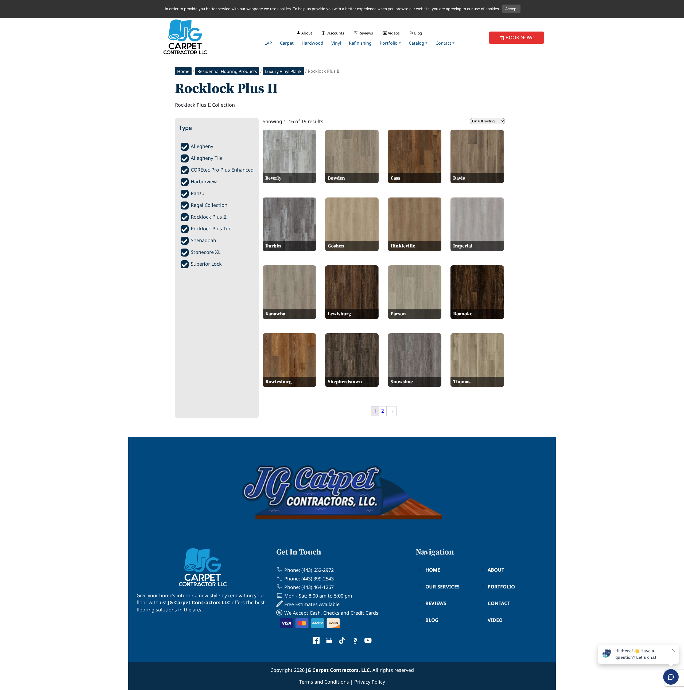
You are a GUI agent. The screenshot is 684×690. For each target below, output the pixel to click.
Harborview (204, 181)
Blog (431, 620)
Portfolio (501, 586)
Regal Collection (209, 205)
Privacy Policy (369, 682)
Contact (499, 603)
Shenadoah (203, 240)
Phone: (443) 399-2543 (308, 578)
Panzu (197, 193)
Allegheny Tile (207, 158)
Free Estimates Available (311, 604)
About (496, 570)
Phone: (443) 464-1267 (308, 587)
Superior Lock (206, 264)
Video (495, 620)
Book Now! (519, 37)
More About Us (154, 621)
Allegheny (202, 146)
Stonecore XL (205, 252)
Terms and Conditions (324, 682)
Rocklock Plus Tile (211, 228)
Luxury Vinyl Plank (283, 71)
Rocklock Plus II (209, 217)
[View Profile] (316, 641)
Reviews (435, 603)
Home (183, 71)
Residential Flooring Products (227, 71)
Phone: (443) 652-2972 (308, 570)
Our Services (442, 586)
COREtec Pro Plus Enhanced (222, 169)
